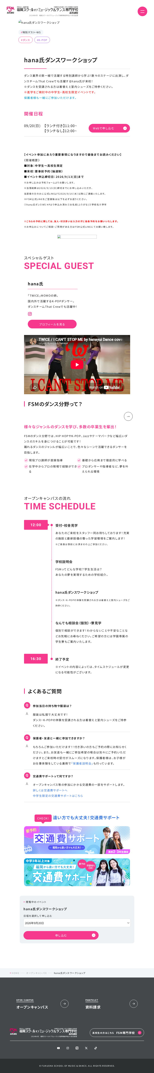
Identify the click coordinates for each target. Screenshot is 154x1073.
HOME (15, 972)
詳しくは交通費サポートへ (50, 790)
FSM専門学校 (113, 1033)
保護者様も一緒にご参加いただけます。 (50, 98)
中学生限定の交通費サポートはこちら (58, 796)
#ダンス (25, 40)
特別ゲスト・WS (31, 32)
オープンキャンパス (36, 972)
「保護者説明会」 (82, 763)
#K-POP (42, 40)
